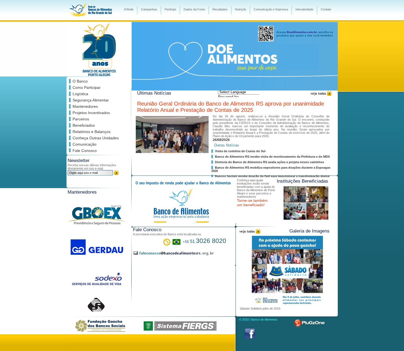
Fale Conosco (85, 150)
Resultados (220, 9)
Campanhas (149, 9)
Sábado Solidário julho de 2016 (260, 308)
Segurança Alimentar (91, 100)
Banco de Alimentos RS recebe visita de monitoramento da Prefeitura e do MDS (272, 156)
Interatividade (304, 9)
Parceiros (81, 119)
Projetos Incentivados (91, 113)
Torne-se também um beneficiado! (252, 202)
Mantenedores (85, 106)
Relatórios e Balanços (91, 131)
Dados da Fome (194, 9)
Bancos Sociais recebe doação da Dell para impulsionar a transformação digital (272, 176)
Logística (80, 94)
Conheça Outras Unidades (96, 138)
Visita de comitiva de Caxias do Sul (240, 151)
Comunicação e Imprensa (271, 9)
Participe (170, 9)
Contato (326, 9)
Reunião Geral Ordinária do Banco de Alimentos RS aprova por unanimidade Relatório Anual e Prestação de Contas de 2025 (230, 107)
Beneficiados (84, 125)
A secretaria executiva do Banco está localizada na (167, 234)
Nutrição (240, 9)
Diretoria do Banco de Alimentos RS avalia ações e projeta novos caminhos (269, 162)
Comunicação (84, 144)
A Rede (129, 9)
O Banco (80, 81)
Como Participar (87, 87)
